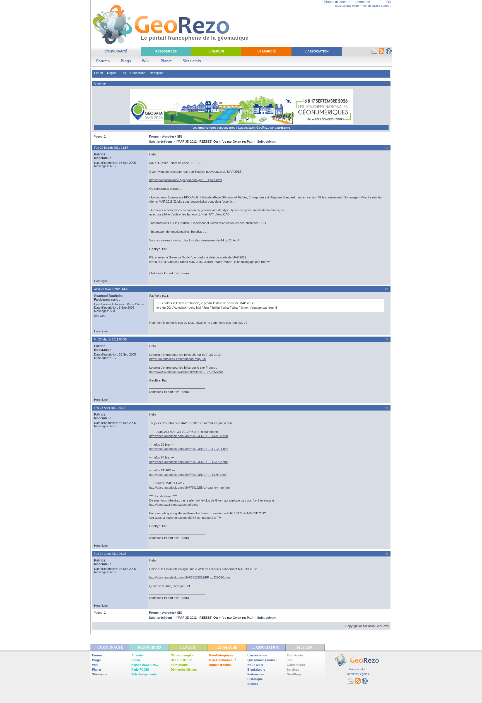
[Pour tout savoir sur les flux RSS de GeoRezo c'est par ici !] (382, 53)
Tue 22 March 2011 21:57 (111, 147)
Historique (255, 679)
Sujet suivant (266, 141)
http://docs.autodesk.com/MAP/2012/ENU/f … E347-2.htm (188, 462)
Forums (103, 61)
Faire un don (357, 669)
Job (289, 660)
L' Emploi (216, 51)
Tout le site (295, 655)
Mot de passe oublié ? (377, 5)
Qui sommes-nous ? (262, 660)
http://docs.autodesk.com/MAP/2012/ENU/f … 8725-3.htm (188, 474)
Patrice (99, 154)
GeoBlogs (294, 674)
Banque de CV (181, 660)
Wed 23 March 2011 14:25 (111, 289)
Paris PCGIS (140, 669)
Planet (166, 61)
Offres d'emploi (182, 655)
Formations (179, 664)
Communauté (116, 51)
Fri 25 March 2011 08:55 (110, 339)
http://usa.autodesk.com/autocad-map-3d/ (177, 359)
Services (293, 669)
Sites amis (192, 61)
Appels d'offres (220, 664)
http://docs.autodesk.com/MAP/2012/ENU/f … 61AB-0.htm (188, 436)
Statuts (252, 683)
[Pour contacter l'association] (374, 53)
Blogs (126, 61)
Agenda (137, 655)
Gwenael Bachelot (108, 296)
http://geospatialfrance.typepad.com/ (173, 504)
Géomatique (296, 664)
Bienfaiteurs (256, 669)
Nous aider (255, 664)
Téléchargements (144, 674)
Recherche (137, 73)
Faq (123, 73)
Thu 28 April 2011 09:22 (109, 407)
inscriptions (207, 127)
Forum (98, 73)
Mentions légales (357, 674)
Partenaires (255, 674)
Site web (99, 315)
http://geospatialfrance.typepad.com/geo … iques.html (185, 180)
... (288, 679)
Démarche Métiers (184, 669)
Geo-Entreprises (221, 655)
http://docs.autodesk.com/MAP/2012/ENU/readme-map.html (189, 487)
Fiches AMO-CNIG (144, 664)
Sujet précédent (160, 141)
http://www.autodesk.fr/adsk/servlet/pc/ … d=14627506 (186, 371)
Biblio (135, 660)
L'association (257, 655)
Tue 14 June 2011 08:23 (110, 553)
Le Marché (266, 51)
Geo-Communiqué (222, 660)
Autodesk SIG (172, 136)
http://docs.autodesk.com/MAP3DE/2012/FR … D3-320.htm (189, 577)
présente (283, 127)
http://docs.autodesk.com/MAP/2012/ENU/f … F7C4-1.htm (188, 448)
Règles (112, 73)
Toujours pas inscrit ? (348, 5)
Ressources (166, 51)
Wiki (146, 61)
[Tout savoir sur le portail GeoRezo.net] (389, 53)
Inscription (156, 73)
